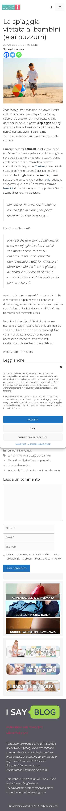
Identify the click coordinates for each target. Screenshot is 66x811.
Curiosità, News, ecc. (20, 450)
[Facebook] (6, 55)
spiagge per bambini (39, 455)
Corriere (40, 166)
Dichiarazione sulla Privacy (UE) (24, 727)
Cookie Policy (20, 444)
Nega (33, 428)
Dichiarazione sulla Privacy (39, 444)
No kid (22, 455)
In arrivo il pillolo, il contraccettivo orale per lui (34, 470)
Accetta (33, 419)
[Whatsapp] (19, 55)
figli (49, 179)
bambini (8, 188)
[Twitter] (12, 55)
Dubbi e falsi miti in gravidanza (33, 632)
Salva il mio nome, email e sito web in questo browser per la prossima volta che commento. (34, 556)
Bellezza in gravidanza (33, 615)
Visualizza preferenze (33, 437)
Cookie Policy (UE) (17, 733)
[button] (61, 367)
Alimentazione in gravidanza (33, 598)
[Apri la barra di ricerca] (50, 7)
